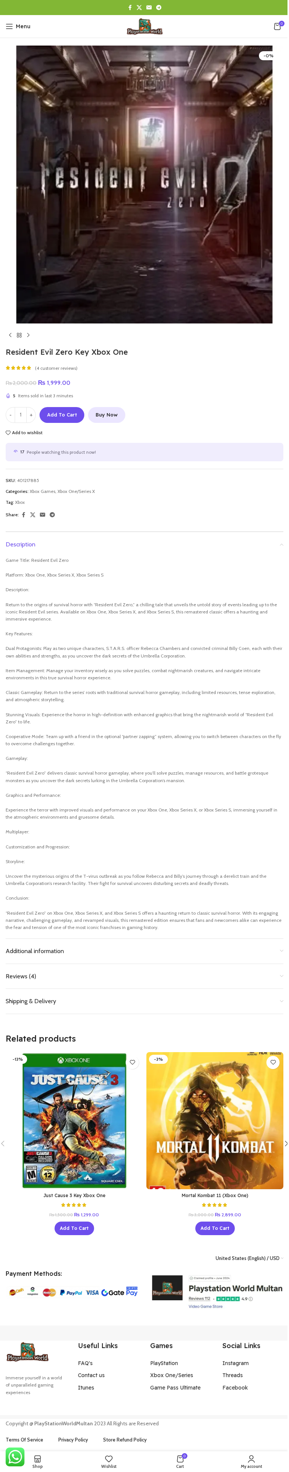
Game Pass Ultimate (175, 1387)
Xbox (20, 502)
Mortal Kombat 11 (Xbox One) (215, 1195)
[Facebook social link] (129, 8)
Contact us (91, 1375)
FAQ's (85, 1363)
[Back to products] (19, 335)
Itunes (86, 1387)
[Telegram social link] (159, 8)
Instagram (235, 1363)
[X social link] (139, 8)
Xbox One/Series (171, 1375)
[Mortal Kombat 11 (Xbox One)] (214, 1120)
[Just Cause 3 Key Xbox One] (74, 1120)
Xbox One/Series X (76, 491)
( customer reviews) (56, 368)
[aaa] (216, 1292)
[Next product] (28, 335)
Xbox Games (42, 491)
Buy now (107, 415)
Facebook (235, 1387)
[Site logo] (144, 26)
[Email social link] (149, 8)
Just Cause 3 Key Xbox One (74, 1195)
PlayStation (164, 1363)
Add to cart (62, 415)
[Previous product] (10, 335)
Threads (232, 1375)
